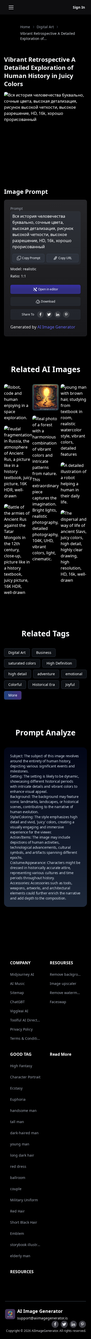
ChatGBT (17, 1001)
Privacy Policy (21, 1029)
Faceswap (58, 1001)
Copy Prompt (31, 258)
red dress (18, 1166)
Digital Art (45, 26)
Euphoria (18, 1099)
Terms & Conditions (26, 1038)
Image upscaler (63, 983)
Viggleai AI (19, 1011)
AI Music (17, 983)
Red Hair (17, 1211)
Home (25, 26)
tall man (17, 1121)
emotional (73, 673)
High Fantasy (21, 1065)
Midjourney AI (22, 974)
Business (43, 652)
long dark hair (22, 1155)
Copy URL (65, 258)
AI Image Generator (55, 327)
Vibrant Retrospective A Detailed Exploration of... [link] (47, 36)
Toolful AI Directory (26, 1020)
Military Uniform (24, 1200)
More (12, 695)
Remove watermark (65, 992)
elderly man (20, 1255)
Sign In (79, 7)
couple (15, 1188)
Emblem (17, 1233)
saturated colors (22, 663)
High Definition (59, 663)
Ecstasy (16, 1088)
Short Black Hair (23, 1222)
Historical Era (43, 684)
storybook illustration (26, 1244)
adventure (46, 673)
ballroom (17, 1177)
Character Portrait (25, 1077)
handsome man (23, 1110)
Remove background (65, 974)
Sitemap (17, 992)
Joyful (70, 684)
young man (19, 1144)
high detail (17, 673)
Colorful (15, 684)
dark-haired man (24, 1132)
